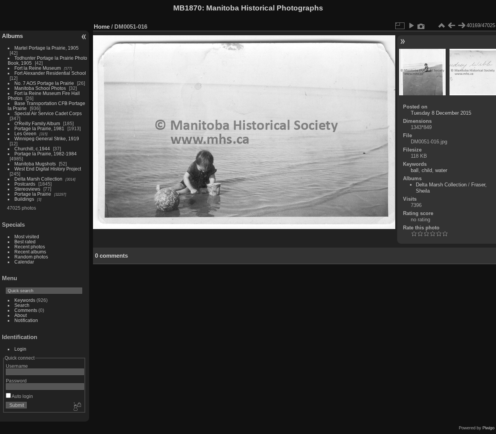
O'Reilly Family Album (37, 123)
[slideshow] (411, 26)
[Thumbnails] (441, 26)
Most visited (26, 236)
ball (414, 170)
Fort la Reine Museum (37, 68)
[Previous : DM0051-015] (451, 26)
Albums (12, 36)
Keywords (24, 300)
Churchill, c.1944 (32, 148)
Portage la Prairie (32, 193)
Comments (25, 310)
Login (20, 348)
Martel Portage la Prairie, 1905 (46, 47)
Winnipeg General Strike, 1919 (46, 138)
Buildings (24, 199)
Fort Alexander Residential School (50, 73)
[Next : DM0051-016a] (461, 26)
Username (17, 366)
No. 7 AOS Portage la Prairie (44, 83)
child (427, 170)
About (20, 315)
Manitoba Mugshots (35, 163)
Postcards (24, 183)
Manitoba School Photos (40, 88)
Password (16, 380)
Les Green (25, 133)
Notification (26, 320)
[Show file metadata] (421, 26)
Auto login (22, 396)
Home (102, 26)
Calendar (24, 261)
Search (21, 305)
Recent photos (29, 246)
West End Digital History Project (47, 168)
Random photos (31, 256)
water (441, 170)
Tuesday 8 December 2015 (441, 113)
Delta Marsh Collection (38, 178)
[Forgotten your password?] (77, 407)
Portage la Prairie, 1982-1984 (45, 153)
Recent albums (30, 251)
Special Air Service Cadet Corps (48, 113)
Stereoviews (27, 188)
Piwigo (488, 427)
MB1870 (187, 8)
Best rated (25, 241)
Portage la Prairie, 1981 (39, 128)
